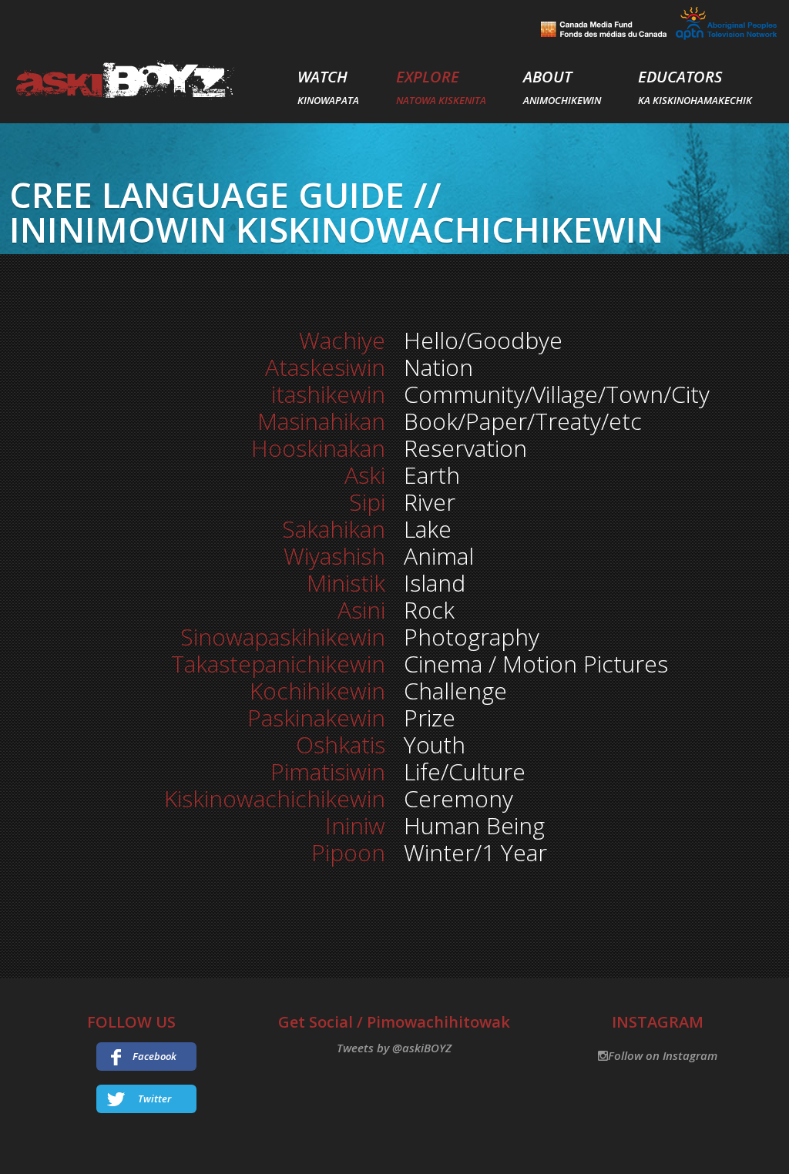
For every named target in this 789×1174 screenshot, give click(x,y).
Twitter (154, 1098)
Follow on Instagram (662, 1055)
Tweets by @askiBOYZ (394, 1047)
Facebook (154, 1056)
